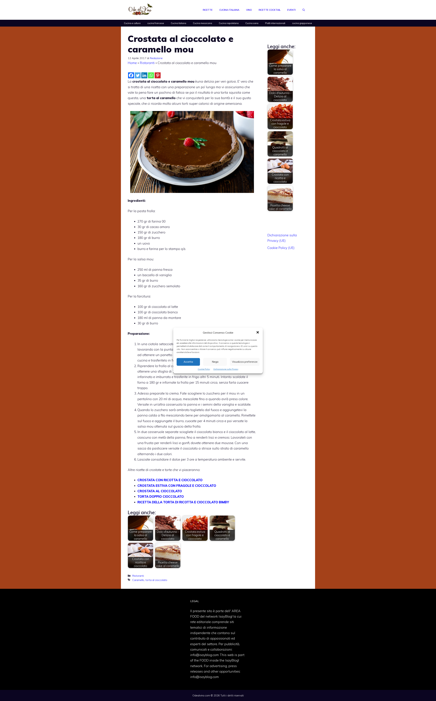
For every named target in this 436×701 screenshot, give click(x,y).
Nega (215, 361)
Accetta (188, 361)
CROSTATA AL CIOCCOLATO (159, 491)
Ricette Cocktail (270, 9)
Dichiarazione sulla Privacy (225, 369)
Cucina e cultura (132, 23)
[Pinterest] (158, 75)
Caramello (138, 580)
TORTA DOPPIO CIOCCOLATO (160, 496)
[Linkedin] (144, 75)
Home (132, 63)
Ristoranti (147, 63)
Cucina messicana (202, 23)
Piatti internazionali (275, 23)
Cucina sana (251, 23)
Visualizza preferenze (245, 361)
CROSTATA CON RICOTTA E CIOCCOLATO (170, 480)
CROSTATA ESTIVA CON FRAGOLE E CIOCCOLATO (176, 486)
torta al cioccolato (156, 580)
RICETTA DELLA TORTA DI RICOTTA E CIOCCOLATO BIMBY (183, 502)
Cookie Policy (204, 369)
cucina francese (155, 23)
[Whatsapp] (151, 75)
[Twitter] (138, 75)
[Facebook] (131, 75)
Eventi (291, 9)
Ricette (208, 9)
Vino (249, 9)
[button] (257, 332)
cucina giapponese (302, 23)
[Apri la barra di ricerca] (303, 10)
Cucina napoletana (229, 23)
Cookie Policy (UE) (280, 248)
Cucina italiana (229, 9)
